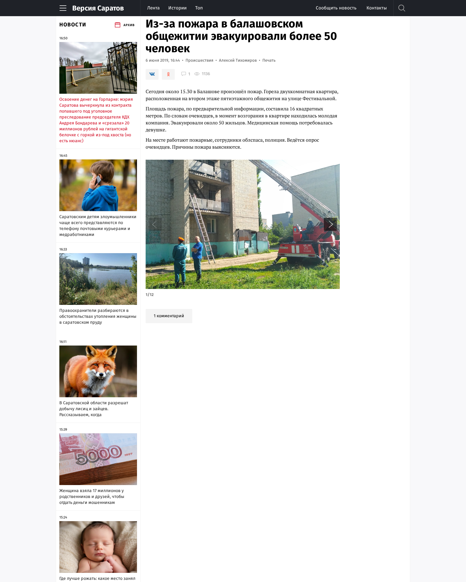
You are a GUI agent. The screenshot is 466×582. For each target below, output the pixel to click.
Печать (269, 60)
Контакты (376, 8)
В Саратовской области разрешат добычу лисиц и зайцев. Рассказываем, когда (93, 408)
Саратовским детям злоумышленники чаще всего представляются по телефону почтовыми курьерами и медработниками (97, 225)
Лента (153, 8)
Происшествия (199, 60)
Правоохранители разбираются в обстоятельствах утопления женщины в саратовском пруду (97, 316)
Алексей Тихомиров (238, 60)
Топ (199, 8)
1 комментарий (169, 315)
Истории (177, 8)
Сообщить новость (336, 8)
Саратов (98, 8)
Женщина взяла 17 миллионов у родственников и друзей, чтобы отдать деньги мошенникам (91, 496)
